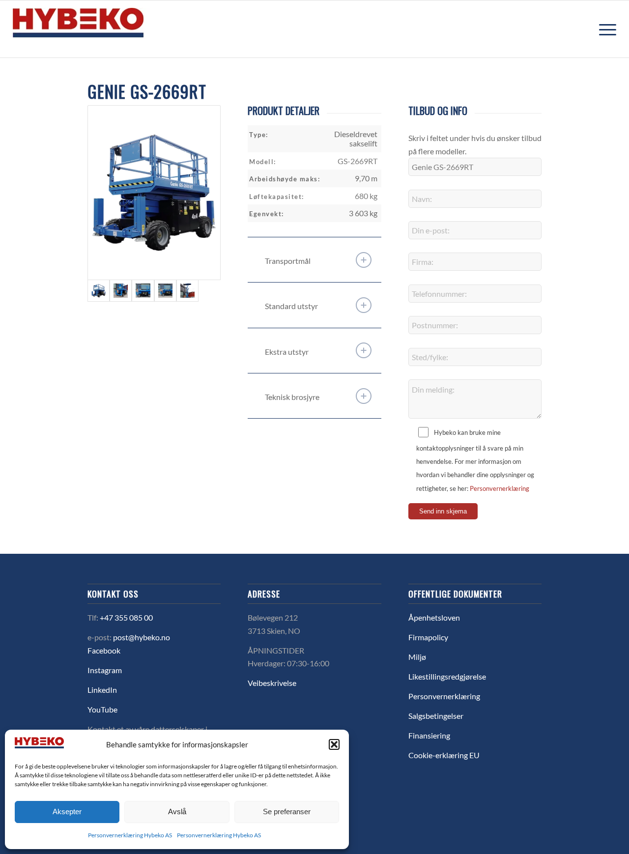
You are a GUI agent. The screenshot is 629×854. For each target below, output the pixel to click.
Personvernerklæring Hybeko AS (130, 835)
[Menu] (604, 28)
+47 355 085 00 (126, 617)
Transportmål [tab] (288, 260)
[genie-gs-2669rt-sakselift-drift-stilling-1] (121, 291)
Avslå (177, 811)
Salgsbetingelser (435, 715)
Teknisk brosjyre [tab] (292, 396)
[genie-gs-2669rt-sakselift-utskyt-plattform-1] (165, 291)
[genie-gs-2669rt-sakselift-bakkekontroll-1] (143, 291)
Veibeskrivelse (272, 682)
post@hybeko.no (141, 637)
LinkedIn (102, 689)
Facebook (103, 650)
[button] (334, 744)
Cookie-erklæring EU (444, 755)
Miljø (417, 656)
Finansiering (429, 735)
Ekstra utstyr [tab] (287, 351)
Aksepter (67, 811)
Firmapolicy (428, 637)
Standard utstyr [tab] (291, 306)
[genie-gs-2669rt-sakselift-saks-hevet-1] (187, 291)
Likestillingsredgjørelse (447, 676)
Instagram (104, 670)
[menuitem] (604, 28)
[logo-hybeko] (96, 28)
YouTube (102, 709)
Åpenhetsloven (434, 617)
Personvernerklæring (499, 488)
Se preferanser (287, 811)
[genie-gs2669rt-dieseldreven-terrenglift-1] (154, 192)
